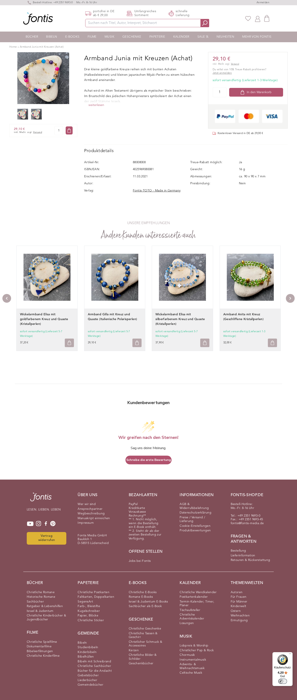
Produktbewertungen (195, 530)
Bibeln (51, 36)
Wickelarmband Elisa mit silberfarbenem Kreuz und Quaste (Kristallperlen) (180, 319)
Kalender (181, 36)
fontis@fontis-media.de (247, 523)
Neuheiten (225, 36)
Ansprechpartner (90, 508)
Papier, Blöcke (88, 615)
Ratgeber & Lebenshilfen (45, 606)
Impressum (86, 522)
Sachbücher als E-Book (145, 606)
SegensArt (85, 601)
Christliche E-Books (143, 592)
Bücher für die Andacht (95, 670)
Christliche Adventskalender (192, 616)
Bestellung (238, 550)
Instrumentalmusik (193, 659)
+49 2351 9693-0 (63, 2)
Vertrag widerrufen (46, 538)
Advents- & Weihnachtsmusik (192, 666)
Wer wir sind (87, 504)
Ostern (236, 611)
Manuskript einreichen (94, 518)
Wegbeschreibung (91, 513)
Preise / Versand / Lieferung (192, 519)
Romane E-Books (141, 596)
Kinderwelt (238, 606)
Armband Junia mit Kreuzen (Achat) (41, 47)
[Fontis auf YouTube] (30, 523)
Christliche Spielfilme (42, 641)
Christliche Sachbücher (94, 666)
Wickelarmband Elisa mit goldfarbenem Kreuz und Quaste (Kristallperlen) (44, 319)
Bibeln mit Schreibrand (94, 661)
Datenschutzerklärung (195, 512)
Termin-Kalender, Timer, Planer (197, 603)
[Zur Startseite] (41, 499)
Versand (37, 132)
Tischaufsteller (190, 610)
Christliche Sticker (91, 620)
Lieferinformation (243, 555)
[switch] (282, 681)
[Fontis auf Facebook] (45, 523)
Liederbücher (87, 680)
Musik (109, 36)
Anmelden (263, 2)
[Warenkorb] (266, 18)
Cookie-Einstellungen (195, 525)
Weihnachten (240, 615)
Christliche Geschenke (145, 628)
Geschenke (131, 36)
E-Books (72, 36)
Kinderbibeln (87, 652)
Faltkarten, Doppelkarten (96, 596)
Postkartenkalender (194, 596)
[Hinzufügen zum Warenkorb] (69, 343)
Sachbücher (35, 601)
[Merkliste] (248, 18)
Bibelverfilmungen (40, 651)
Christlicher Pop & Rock (197, 650)
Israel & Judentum (40, 611)
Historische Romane (41, 596)
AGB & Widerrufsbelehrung (194, 506)
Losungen (187, 623)
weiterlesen (96, 105)
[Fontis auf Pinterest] (52, 523)
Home (13, 47)
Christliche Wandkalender (198, 592)
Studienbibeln (88, 647)
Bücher (32, 36)
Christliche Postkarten (93, 592)
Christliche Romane (41, 592)
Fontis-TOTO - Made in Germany (157, 190)
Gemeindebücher (90, 684)
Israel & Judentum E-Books (148, 601)
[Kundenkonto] (257, 18)
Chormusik (187, 654)
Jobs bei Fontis (140, 560)
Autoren (237, 592)
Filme (92, 36)
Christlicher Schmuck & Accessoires (145, 643)
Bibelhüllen (86, 656)
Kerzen (134, 650)
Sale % (202, 36)
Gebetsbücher (88, 675)
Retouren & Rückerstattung (250, 560)
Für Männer (239, 601)
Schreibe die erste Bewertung (148, 460)
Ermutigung (239, 620)
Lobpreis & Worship (194, 645)
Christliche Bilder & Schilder (143, 656)
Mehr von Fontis (256, 36)
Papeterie (157, 36)
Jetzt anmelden (222, 73)
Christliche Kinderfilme (43, 655)
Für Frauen (239, 596)
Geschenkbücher (141, 663)
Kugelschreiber (89, 611)
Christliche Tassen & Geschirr (143, 635)
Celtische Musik (191, 672)
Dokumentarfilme (39, 646)
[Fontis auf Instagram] (38, 523)
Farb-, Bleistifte (89, 606)
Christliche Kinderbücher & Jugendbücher (46, 617)
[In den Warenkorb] (69, 130)
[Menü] (290, 654)
